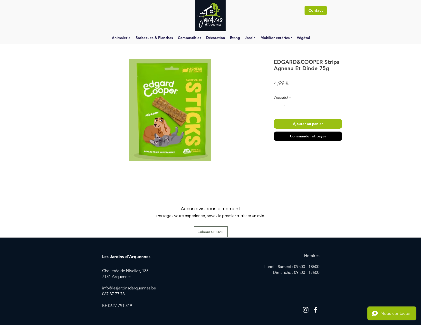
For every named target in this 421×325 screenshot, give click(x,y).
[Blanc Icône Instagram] (305, 310)
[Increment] (292, 106)
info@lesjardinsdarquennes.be (129, 288)
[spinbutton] (285, 106)
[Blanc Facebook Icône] (315, 310)
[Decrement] (278, 106)
